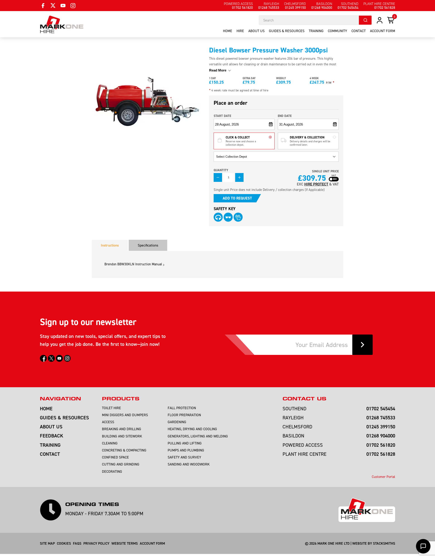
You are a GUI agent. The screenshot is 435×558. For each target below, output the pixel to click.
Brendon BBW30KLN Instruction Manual (133, 264)
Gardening (177, 422)
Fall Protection (182, 408)
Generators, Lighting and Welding (198, 436)
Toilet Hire (111, 408)
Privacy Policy (96, 543)
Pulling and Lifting (185, 443)
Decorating (112, 471)
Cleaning (110, 443)
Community (337, 30)
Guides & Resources (286, 30)
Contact (358, 30)
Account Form (152, 543)
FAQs (77, 543)
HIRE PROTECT (316, 184)
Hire (240, 30)
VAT (333, 175)
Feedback (51, 435)
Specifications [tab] (148, 245)
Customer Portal (383, 477)
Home (227, 30)
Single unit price (325, 171)
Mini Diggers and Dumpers (125, 415)
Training (316, 30)
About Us (256, 30)
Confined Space (115, 457)
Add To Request (237, 198)
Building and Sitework (122, 436)
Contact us (304, 398)
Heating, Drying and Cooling (192, 429)
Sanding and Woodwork (189, 464)
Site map (47, 543)
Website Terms (124, 543)
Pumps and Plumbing (186, 450)
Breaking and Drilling (121, 429)
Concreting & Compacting (124, 450)
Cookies (64, 543)
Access (108, 422)
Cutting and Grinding (120, 464)
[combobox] (315, 20)
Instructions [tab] (110, 245)
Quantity (221, 170)
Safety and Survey (184, 457)
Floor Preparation (184, 415)
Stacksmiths (384, 543)
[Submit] (365, 20)
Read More (218, 70)
